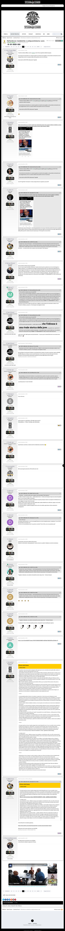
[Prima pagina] (3, 47)
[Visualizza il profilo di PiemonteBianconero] (10, 845)
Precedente (7, 46)
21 (13, 46)
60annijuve (11, 394)
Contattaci (38, 34)
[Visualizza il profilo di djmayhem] (10, 129)
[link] (10, 865)
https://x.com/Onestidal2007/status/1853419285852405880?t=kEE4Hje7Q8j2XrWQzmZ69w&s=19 (38, 640)
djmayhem (11, 122)
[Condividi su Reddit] (11, 899)
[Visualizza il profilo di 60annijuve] (10, 401)
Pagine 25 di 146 (47, 46)
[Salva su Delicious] (9, 899)
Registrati (59, 5)
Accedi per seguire (51, 40)
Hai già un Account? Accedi (48, 5)
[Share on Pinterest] (15, 899)
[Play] (52, 876)
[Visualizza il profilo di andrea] (10, 645)
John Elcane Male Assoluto (11, 51)
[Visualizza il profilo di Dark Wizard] (10, 321)
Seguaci (57, 40)
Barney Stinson (11, 263)
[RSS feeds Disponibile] (61, 909)
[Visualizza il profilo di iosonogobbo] (10, 473)
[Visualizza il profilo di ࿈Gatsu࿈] (10, 546)
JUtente (11, 564)
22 (16, 46)
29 (32, 46)
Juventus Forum (25, 42)
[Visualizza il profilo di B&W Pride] (10, 246)
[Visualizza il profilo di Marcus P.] (10, 294)
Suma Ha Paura (33, 98)
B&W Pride (11, 239)
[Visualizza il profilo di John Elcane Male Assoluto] (10, 59)
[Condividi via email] (13, 899)
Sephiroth (10, 164)
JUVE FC (10, 190)
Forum (5, 34)
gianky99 (10, 589)
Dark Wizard (10, 312)
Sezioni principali (15, 34)
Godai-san (11, 370)
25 (23, 46)
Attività (24, 34)
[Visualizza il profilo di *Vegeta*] (10, 103)
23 (18, 46)
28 (30, 46)
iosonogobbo (11, 466)
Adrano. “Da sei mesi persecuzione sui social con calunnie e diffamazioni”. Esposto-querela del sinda (27, 865)
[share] (45, 865)
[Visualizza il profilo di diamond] (10, 498)
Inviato (22, 50)
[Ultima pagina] (41, 47)
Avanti (38, 46)
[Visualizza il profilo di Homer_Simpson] (4, 42)
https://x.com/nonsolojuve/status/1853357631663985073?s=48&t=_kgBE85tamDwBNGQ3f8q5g (38, 796)
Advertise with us (37, 930)
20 (11, 46)
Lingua (29, 923)
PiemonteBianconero (11, 838)
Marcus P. (10, 287)
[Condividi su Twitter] (3, 899)
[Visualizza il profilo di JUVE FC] (10, 197)
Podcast (31, 34)
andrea (11, 638)
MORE (48, 34)
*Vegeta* (10, 96)
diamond (10, 490)
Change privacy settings (28, 930)
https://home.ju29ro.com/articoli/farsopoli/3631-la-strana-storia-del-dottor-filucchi (34, 825)
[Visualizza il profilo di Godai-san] (10, 377)
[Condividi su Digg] (7, 899)
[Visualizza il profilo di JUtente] (10, 571)
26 (25, 46)
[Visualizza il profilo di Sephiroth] (10, 171)
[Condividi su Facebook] (5, 899)
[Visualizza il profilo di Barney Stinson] (10, 270)
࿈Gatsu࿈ (11, 539)
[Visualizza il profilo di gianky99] (10, 597)
